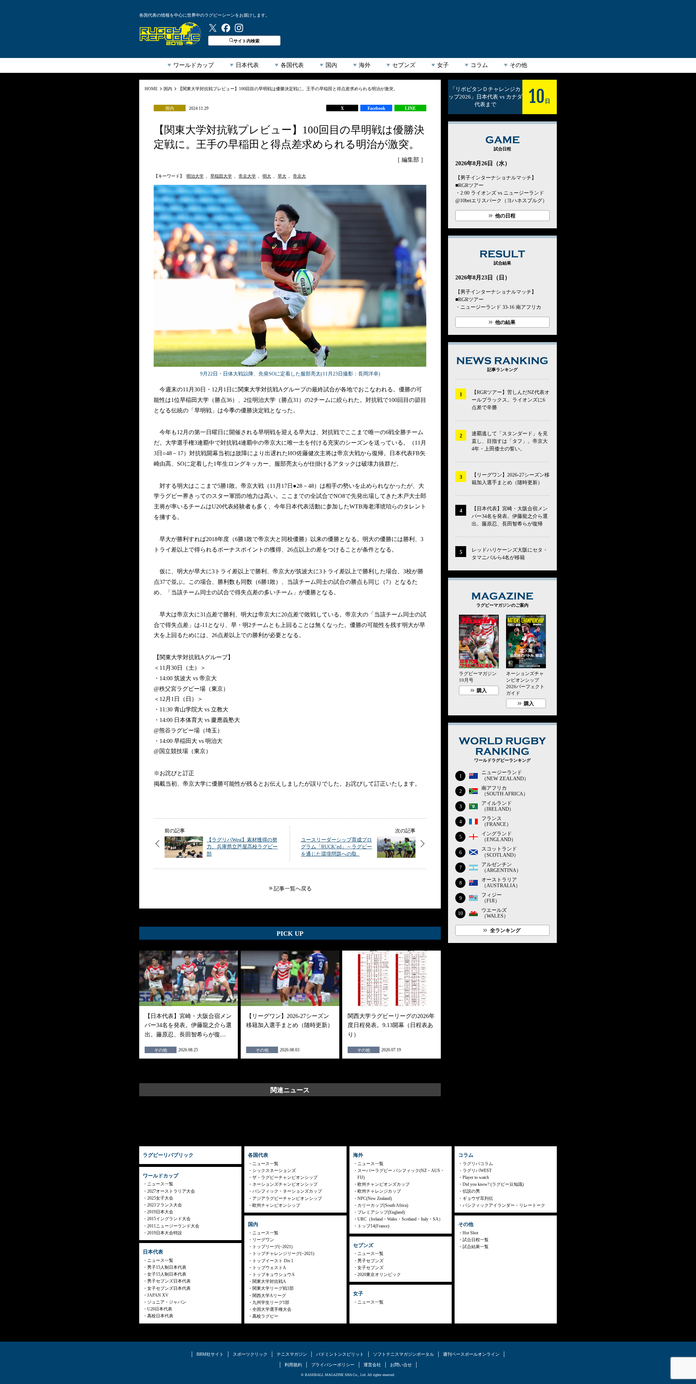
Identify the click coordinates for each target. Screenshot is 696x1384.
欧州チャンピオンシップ (276, 1205)
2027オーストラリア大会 (171, 1191)
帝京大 (299, 176)
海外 (364, 65)
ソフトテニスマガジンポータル (403, 1354)
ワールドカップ (193, 65)
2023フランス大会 (164, 1205)
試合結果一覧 (476, 1246)
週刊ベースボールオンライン (471, 1354)
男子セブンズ (370, 1260)
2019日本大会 (160, 1211)
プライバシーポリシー (333, 1364)
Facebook (376, 108)
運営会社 (372, 1364)
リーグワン (263, 1239)
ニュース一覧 (160, 1183)
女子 (443, 65)
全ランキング (505, 930)
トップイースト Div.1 (272, 1260)
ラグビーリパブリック (170, 33)
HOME (151, 88)
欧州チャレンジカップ (379, 1191)
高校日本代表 (160, 1315)
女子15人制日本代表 (166, 1274)
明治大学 (195, 176)
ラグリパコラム (478, 1163)
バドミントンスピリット (340, 1354)
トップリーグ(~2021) (272, 1246)
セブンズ (403, 65)
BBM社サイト (210, 1354)
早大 (282, 176)
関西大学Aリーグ (269, 1295)
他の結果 (505, 322)
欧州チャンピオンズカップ (383, 1184)
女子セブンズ (370, 1267)
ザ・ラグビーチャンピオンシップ (285, 1177)
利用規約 (293, 1364)
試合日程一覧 (476, 1239)
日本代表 (247, 65)
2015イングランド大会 (169, 1218)
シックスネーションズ (274, 1170)
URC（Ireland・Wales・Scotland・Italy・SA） (400, 1219)
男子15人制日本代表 (166, 1267)
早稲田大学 (221, 176)
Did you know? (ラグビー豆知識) (493, 1184)
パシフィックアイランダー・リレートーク (504, 1205)
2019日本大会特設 (164, 1232)
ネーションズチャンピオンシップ (285, 1184)
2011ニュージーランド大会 (173, 1226)
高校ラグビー (265, 1316)
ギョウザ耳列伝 (478, 1198)
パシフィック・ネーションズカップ (287, 1191)
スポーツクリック (250, 1354)
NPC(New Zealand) (374, 1198)
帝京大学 (247, 176)
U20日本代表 (159, 1309)
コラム (479, 65)
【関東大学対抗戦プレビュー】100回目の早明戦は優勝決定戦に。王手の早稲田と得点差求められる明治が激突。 (288, 88)
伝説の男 (471, 1191)
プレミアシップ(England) (381, 1212)
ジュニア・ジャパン (166, 1302)
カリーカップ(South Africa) (382, 1205)
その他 (518, 65)
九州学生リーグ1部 (270, 1302)
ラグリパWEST (477, 1170)
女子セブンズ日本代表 (169, 1288)
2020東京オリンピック (379, 1274)
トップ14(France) (373, 1226)
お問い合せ (401, 1364)
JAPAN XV (158, 1295)
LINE (410, 108)
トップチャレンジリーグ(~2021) (283, 1253)
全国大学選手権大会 (271, 1309)
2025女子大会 (160, 1198)
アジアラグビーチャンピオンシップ (287, 1198)
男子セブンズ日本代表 (169, 1281)
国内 (331, 65)
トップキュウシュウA (273, 1274)
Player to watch (476, 1177)
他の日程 (505, 216)
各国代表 (292, 65)
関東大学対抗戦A (269, 1281)
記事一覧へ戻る (293, 889)
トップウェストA (269, 1267)
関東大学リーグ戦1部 (273, 1288)
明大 (266, 176)
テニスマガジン (292, 1354)
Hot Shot (470, 1232)
